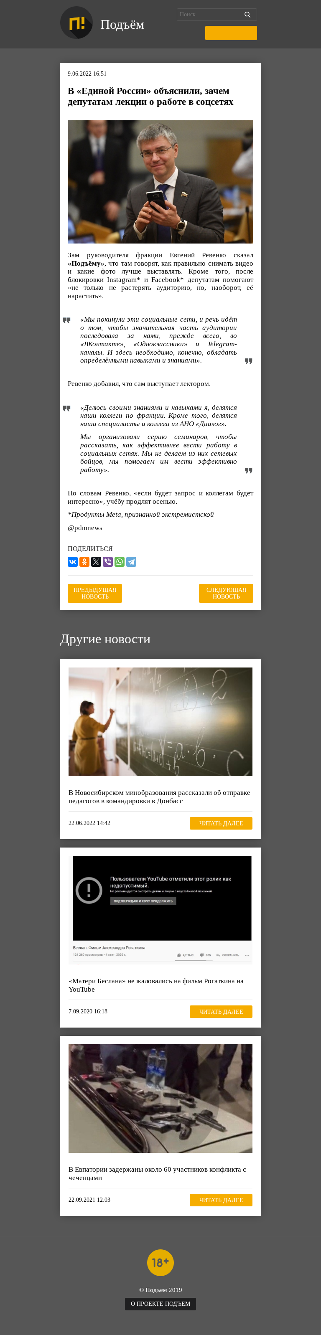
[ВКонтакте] (73, 562)
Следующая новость (226, 593)
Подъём (122, 24)
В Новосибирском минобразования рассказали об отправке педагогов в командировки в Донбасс (159, 797)
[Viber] (108, 562)
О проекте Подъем (160, 1304)
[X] (96, 562)
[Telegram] (131, 562)
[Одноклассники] (84, 562)
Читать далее (221, 823)
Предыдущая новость (95, 593)
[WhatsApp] (120, 562)
